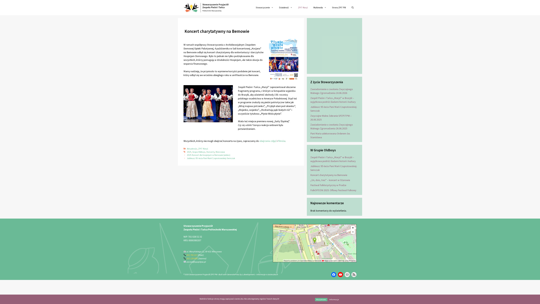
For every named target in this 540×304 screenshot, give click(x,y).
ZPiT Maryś (303, 7)
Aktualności (192, 148)
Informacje (334, 299)
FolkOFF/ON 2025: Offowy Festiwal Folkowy (333, 190)
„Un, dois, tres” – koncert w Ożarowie (330, 180)
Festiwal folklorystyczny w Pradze (328, 185)
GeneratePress (233, 274)
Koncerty (210, 152)
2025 (189, 152)
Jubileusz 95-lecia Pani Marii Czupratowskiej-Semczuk (211, 158)
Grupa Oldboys (198, 152)
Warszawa (220, 152)
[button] (352, 7)
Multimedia (318, 7)
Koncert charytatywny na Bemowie (328, 175)
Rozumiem (321, 299)
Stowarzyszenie (263, 7)
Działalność (284, 7)
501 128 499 (191, 258)
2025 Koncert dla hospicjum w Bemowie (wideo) (208, 155)
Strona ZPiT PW (339, 7)
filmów (281, 141)
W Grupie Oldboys (323, 150)
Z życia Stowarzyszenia (326, 82)
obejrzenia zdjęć (267, 141)
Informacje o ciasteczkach (267, 274)
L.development (248, 274)
